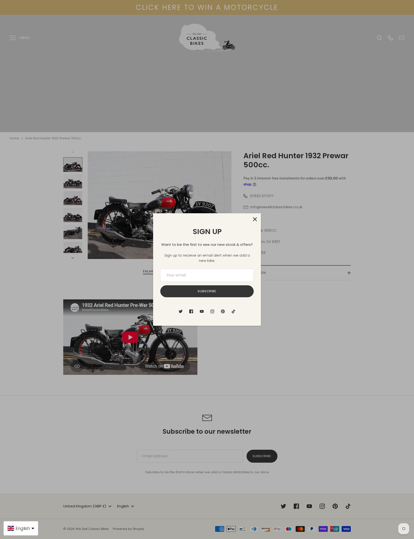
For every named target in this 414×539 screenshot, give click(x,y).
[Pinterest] (223, 311)
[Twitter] (180, 311)
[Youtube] (201, 311)
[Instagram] (212, 311)
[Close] (255, 219)
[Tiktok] (233, 311)
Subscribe (207, 291)
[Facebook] (191, 311)
